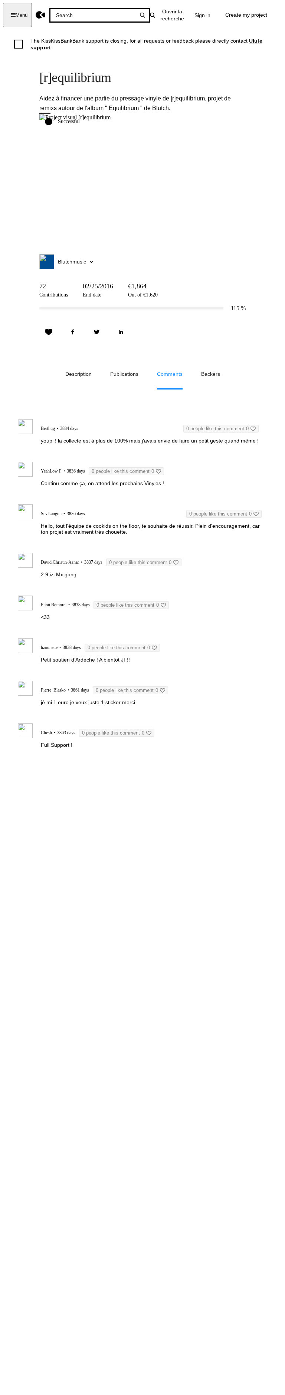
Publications (124, 374)
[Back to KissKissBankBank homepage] (40, 15)
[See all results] (142, 15)
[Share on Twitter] (97, 332)
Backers (210, 374)
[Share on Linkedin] (121, 332)
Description (78, 374)
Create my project (246, 15)
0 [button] (217, 428)
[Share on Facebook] (72, 332)
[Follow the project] (48, 332)
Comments (170, 374)
